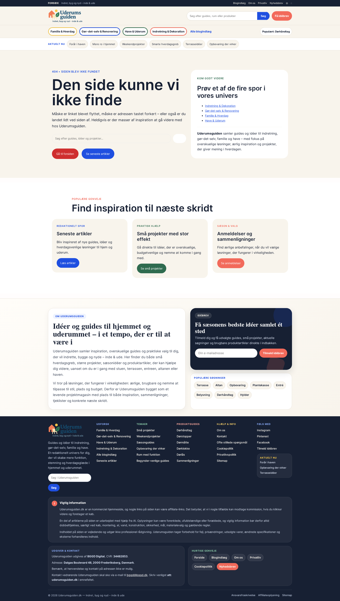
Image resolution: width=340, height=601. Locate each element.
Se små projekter (152, 268)
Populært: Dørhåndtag (276, 31)
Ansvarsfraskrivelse (243, 595)
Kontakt (222, 436)
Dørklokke (183, 448)
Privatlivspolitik (226, 454)
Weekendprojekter (133, 44)
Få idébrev (282, 16)
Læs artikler (68, 263)
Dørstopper (184, 436)
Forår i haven (77, 44)
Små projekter (146, 430)
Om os (251, 3)
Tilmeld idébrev (273, 353)
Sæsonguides (145, 442)
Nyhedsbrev (276, 3)
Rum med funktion (148, 454)
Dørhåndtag (225, 394)
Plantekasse (261, 385)
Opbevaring (238, 385)
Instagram (263, 430)
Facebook (263, 442)
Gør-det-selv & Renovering (100, 31)
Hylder (244, 394)
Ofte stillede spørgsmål (232, 442)
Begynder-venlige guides (153, 460)
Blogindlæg (239, 3)
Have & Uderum (135, 31)
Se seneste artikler (98, 153)
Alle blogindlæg (201, 31)
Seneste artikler (106, 460)
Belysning (203, 394)
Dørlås (181, 454)
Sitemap (222, 460)
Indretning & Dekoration (168, 31)
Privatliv (262, 3)
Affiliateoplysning (268, 595)
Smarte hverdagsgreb (165, 44)
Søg (263, 16)
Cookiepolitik (225, 448)
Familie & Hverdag (63, 31)
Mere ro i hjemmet (103, 44)
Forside (53, 3)
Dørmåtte (183, 442)
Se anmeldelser (231, 263)
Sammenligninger (188, 460)
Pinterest (263, 436)
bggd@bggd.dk (137, 575)
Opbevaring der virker (223, 44)
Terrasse (202, 385)
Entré (279, 385)
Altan (219, 385)
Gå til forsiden (65, 153)
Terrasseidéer (194, 44)
